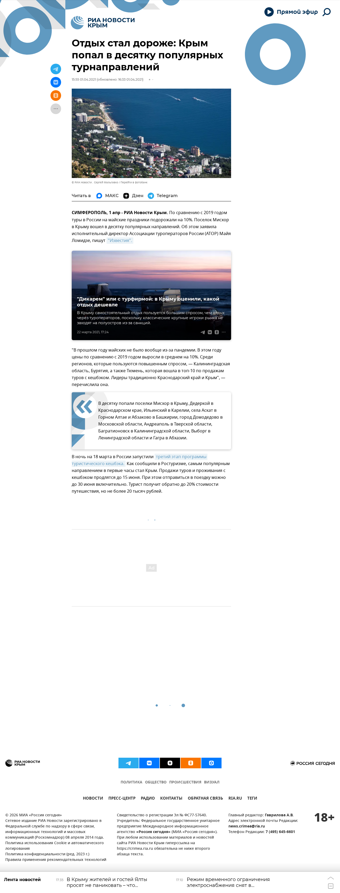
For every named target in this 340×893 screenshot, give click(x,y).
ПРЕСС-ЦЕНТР (121, 799)
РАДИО (148, 799)
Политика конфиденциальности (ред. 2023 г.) (47, 854)
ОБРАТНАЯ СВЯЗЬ (205, 799)
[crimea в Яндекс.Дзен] (170, 763)
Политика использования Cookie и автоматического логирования (54, 846)
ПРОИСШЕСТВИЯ (185, 782)
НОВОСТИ (93, 799)
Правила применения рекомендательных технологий (55, 860)
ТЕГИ (252, 799)
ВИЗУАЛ (211, 782)
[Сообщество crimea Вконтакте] (149, 763)
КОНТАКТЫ (171, 799)
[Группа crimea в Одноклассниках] (191, 763)
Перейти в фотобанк (134, 182)
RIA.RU (235, 799)
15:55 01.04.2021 (84, 79)
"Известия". (120, 240)
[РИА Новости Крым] (102, 23)
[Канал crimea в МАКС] (211, 763)
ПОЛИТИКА (131, 782)
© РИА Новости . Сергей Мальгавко (95, 182)
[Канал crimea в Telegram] (128, 763)
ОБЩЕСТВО (156, 782)
